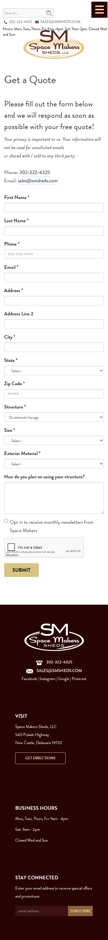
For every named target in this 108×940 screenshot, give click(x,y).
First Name (16, 197)
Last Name (16, 220)
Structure (15, 406)
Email (11, 267)
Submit (21, 570)
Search (49, 13)
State (10, 360)
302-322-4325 (20, 21)
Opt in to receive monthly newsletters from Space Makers (52, 526)
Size (9, 430)
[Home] (54, 44)
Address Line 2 (18, 313)
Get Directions (40, 758)
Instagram (47, 679)
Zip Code (14, 383)
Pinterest (79, 679)
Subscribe (80, 911)
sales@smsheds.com (60, 21)
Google (63, 679)
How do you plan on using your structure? (44, 476)
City (9, 337)
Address (13, 290)
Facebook (29, 679)
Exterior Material (22, 453)
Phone (11, 243)
